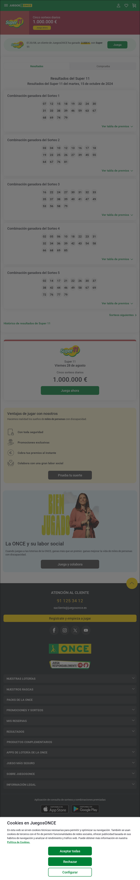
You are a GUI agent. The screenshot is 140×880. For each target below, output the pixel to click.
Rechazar (70, 862)
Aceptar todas (70, 851)
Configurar (70, 872)
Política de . (18, 842)
